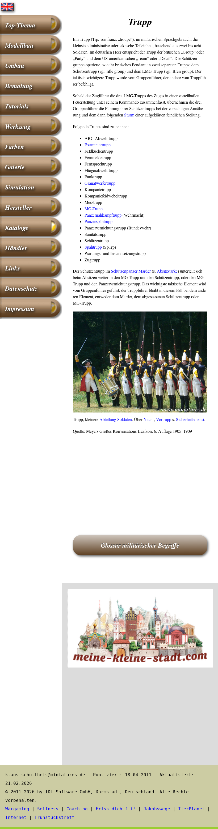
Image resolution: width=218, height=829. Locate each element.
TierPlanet (191, 808)
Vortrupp (163, 419)
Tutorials (17, 106)
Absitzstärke (167, 271)
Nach (148, 419)
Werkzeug (18, 126)
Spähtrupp (93, 247)
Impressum (19, 308)
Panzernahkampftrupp (103, 215)
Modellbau (19, 45)
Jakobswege (157, 808)
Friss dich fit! (116, 808)
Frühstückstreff (54, 817)
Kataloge (16, 227)
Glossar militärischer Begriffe (140, 545)
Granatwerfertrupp (100, 183)
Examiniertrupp (98, 144)
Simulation (19, 187)
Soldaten (124, 419)
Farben (14, 146)
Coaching (77, 808)
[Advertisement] (140, 477)
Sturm (129, 115)
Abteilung (107, 419)
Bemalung (18, 85)
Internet (16, 817)
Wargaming (17, 808)
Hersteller (18, 207)
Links (12, 268)
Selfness (47, 808)
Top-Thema (20, 25)
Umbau (14, 65)
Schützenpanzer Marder (131, 271)
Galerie (15, 166)
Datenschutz (21, 288)
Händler (16, 247)
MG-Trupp (94, 208)
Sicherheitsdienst (190, 419)
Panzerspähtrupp (98, 221)
